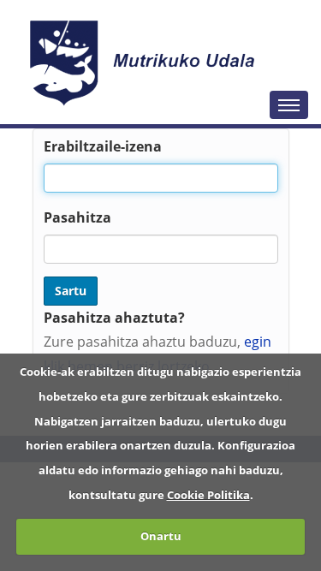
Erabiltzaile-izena (103, 146)
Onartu (160, 536)
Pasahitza (77, 217)
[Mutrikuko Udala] (144, 62)
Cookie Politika (208, 495)
